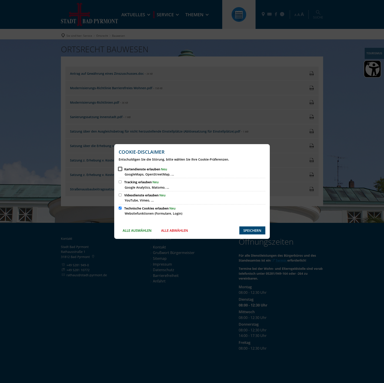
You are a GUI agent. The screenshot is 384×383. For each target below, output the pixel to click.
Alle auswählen (137, 230)
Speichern (252, 230)
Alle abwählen (174, 230)
